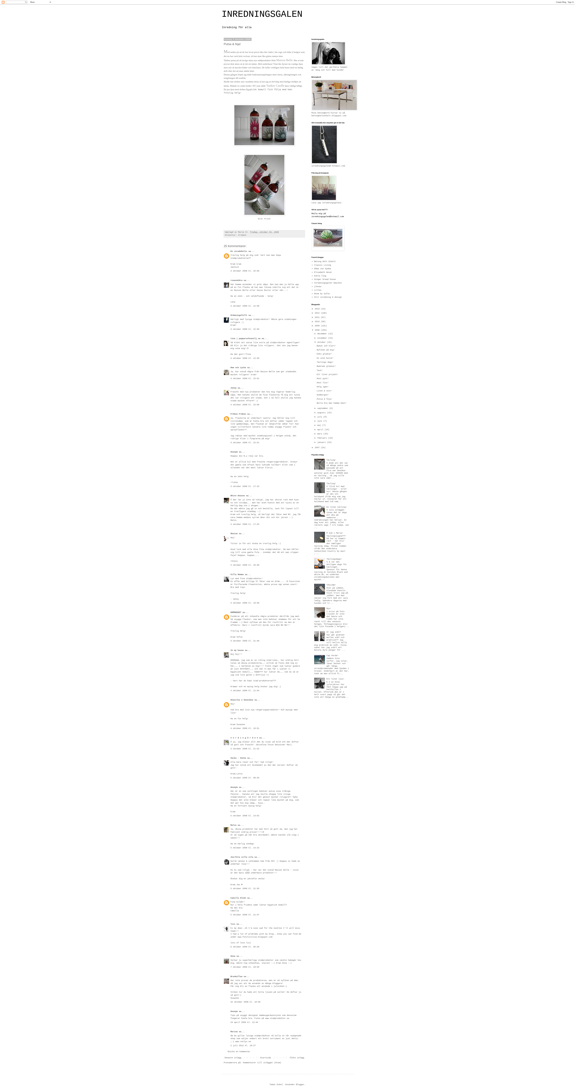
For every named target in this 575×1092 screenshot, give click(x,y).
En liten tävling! (336, 507)
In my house (237, 650)
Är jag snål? (333, 632)
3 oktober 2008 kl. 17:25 (244, 524)
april (320, 429)
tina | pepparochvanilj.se (245, 338)
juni (320, 421)
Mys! (328, 608)
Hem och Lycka (238, 367)
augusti (322, 412)
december (322, 333)
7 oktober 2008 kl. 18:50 (244, 967)
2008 (318, 330)
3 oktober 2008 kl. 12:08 (244, 306)
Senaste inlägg (232, 1057)
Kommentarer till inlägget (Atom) (262, 1062)
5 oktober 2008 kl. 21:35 (244, 888)
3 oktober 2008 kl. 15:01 (244, 378)
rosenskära (236, 280)
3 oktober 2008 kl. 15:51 (244, 442)
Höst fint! (323, 382)
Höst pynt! (323, 378)
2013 (318, 309)
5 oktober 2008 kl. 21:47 (244, 915)
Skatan (234, 533)
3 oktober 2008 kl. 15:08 (244, 405)
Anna (232, 956)
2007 (318, 447)
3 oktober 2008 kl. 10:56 (244, 271)
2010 (318, 321)
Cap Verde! (332, 655)
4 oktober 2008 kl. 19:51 (244, 728)
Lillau (317, 290)
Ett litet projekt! (327, 374)
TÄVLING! (331, 585)
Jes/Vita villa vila (241, 857)
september (323, 408)
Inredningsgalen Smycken (328, 283)
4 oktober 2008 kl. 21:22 (244, 749)
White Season (237, 495)
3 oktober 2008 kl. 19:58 (244, 603)
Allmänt (242, 235)
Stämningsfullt (238, 315)
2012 (318, 313)
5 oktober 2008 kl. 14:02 (244, 816)
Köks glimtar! (324, 354)
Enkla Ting (320, 276)
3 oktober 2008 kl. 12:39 (244, 358)
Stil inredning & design (328, 297)
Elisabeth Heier (323, 272)
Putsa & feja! (324, 399)
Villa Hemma (237, 574)
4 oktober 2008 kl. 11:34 (244, 690)
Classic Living (322, 265)
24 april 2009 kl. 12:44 (244, 1022)
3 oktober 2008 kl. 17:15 (244, 486)
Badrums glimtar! (326, 366)
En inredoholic (238, 251)
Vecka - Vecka (238, 758)
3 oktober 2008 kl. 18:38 (244, 565)
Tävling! (331, 460)
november (322, 338)
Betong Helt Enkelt (325, 261)
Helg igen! (323, 387)
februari (322, 438)
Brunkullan (236, 976)
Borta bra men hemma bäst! (332, 403)
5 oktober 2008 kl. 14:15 (244, 848)
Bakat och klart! (326, 346)
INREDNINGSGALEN (262, 14)
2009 (318, 326)
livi (232, 924)
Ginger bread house (325, 279)
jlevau (317, 286)
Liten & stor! (324, 391)
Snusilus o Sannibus (241, 700)
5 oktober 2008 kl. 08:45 (244, 778)
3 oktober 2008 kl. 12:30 (244, 329)
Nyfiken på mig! (326, 350)
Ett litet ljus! (335, 679)
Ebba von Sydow (322, 268)
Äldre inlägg (297, 1057)
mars (320, 434)
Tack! (320, 370)
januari (322, 442)
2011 (318, 317)
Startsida (265, 1057)
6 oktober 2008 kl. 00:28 (244, 947)
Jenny (233, 388)
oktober (322, 342)
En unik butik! (325, 358)
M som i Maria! (334, 533)
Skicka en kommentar (238, 1051)
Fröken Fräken (238, 414)
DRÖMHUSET (235, 612)
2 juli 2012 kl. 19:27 (243, 1045)
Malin (233, 825)
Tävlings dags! (325, 362)
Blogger (300, 1084)
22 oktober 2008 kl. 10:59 (245, 1002)
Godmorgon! (323, 395)
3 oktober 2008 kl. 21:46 (244, 641)
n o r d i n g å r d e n (244, 738)
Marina (234, 1031)
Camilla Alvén (238, 898)
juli (320, 417)
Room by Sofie (322, 293)
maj (319, 425)
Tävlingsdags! (334, 559)
